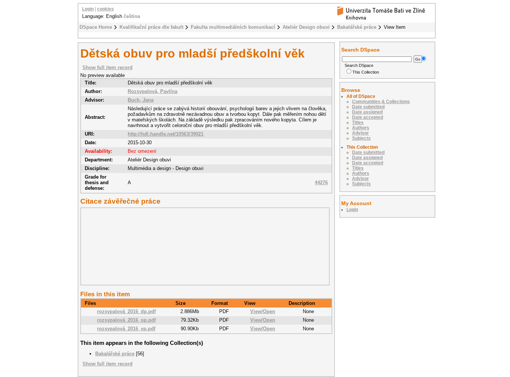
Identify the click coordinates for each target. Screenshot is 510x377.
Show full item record (108, 67)
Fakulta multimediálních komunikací (233, 27)
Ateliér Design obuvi (306, 27)
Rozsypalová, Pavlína (152, 91)
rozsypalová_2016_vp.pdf (126, 328)
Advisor (360, 133)
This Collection (365, 72)
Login (88, 9)
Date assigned (367, 112)
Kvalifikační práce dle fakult (151, 27)
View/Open (262, 311)
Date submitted (368, 106)
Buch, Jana (140, 100)
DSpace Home (96, 27)
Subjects (361, 138)
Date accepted (367, 117)
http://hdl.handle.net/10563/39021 (165, 134)
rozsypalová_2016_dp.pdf (126, 311)
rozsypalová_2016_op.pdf (126, 320)
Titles (358, 122)
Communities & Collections (381, 101)
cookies (105, 9)
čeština (132, 16)
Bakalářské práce (356, 27)
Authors (360, 127)
